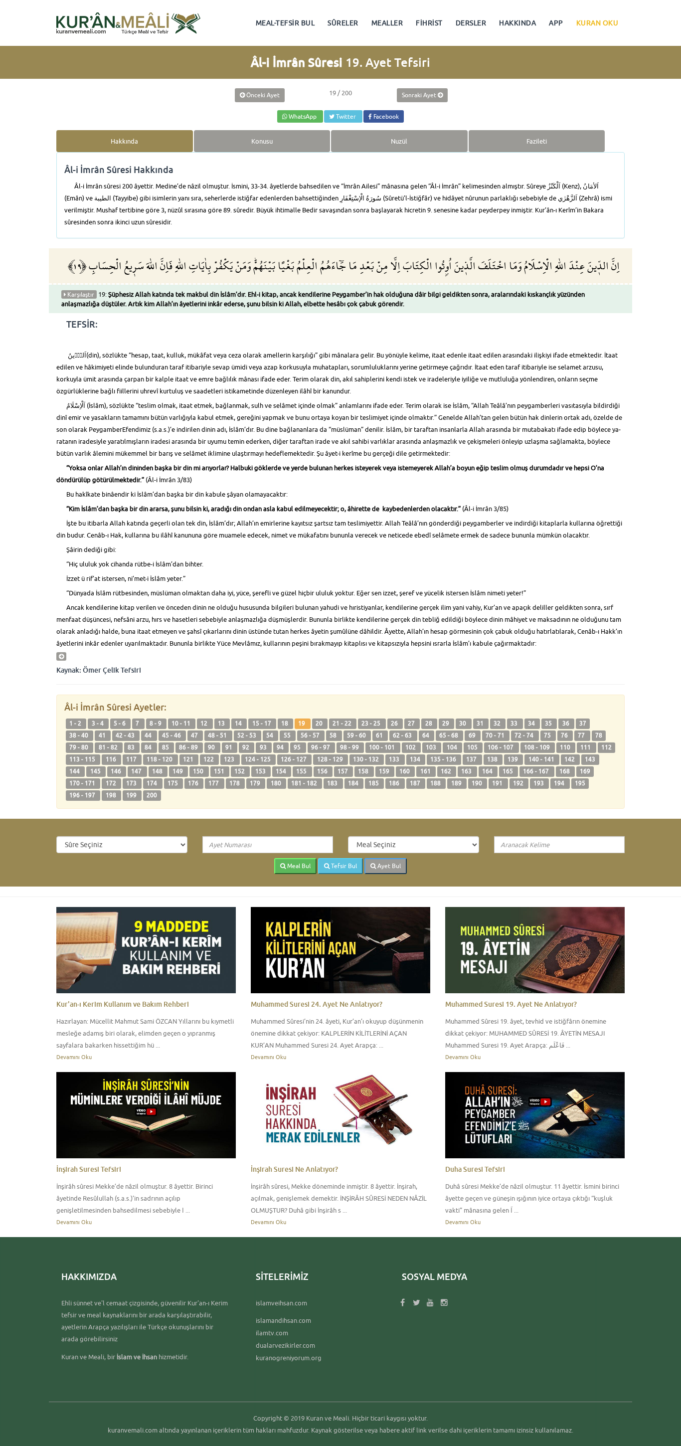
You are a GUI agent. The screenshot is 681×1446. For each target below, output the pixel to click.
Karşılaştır (80, 294)
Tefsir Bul (343, 866)
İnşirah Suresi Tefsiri (88, 1169)
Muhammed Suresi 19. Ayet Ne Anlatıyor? (511, 1004)
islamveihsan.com (281, 1303)
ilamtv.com (272, 1333)
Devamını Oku (74, 1057)
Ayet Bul (388, 866)
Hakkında (124, 141)
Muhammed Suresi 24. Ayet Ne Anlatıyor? (316, 1004)
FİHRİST (429, 23)
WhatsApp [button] (302, 116)
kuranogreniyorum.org (289, 1358)
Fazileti (536, 141)
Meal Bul (298, 866)
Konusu (262, 141)
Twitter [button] (346, 116)
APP (556, 23)
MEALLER (387, 23)
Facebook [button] (385, 116)
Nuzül (399, 141)
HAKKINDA (517, 23)
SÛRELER (343, 23)
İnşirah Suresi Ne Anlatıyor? (294, 1169)
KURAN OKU (597, 23)
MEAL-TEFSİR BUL (285, 23)
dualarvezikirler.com (285, 1345)
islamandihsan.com (283, 1320)
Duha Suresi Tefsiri (475, 1169)
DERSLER (471, 23)
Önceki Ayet (262, 95)
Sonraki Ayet (420, 95)
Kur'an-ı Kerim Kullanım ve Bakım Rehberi (122, 1004)
